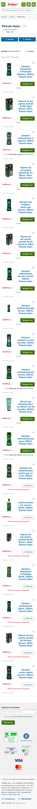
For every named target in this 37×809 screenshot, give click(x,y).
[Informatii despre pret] (12, 83)
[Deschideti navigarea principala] (3, 4)
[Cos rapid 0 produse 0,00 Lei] (34, 4)
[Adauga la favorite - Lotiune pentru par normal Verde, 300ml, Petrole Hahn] (33, 499)
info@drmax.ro (10, 799)
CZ (17, 803)
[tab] (10, 31)
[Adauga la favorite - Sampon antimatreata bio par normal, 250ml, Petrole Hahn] (33, 267)
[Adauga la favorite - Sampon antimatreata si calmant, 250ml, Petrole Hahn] (33, 132)
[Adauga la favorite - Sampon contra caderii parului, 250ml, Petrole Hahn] (33, 666)
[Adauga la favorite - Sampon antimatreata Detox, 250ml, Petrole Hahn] (33, 600)
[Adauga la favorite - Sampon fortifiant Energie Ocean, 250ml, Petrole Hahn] (33, 302)
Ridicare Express (28, 154)
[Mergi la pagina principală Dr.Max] (12, 4)
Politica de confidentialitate (24, 716)
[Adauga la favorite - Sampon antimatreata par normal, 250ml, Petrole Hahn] (33, 366)
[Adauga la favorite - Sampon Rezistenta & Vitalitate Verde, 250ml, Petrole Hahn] (33, 565)
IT (24, 803)
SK (20, 803)
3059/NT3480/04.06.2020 (11, 794)
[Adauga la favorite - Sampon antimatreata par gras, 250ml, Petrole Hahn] (33, 432)
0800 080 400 (26, 799)
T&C (14, 716)
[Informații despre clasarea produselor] (20, 51)
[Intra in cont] (29, 4)
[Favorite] (23, 4)
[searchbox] (18, 10)
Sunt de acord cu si (18, 716)
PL (22, 803)
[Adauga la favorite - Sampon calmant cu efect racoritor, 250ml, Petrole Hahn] (33, 334)
